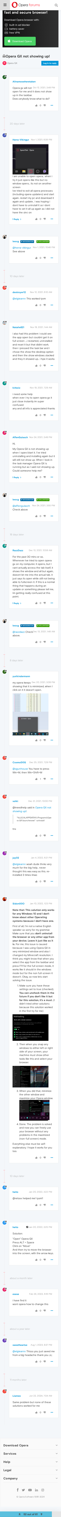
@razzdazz (19, 631)
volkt (15, 801)
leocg (16, 241)
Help (6, 1462)
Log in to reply (50, 63)
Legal (7, 1470)
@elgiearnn (19, 298)
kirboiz (16, 387)
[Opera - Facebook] (17, 1490)
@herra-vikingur (22, 247)
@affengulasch (21, 505)
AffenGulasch (20, 437)
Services (9, 1453)
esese (16, 1294)
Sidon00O (18, 903)
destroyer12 (19, 292)
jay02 (16, 857)
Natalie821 (18, 327)
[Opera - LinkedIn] (36, 1490)
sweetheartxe (20, 1345)
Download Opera (22, 41)
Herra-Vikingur (21, 139)
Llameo (17, 1395)
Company (10, 1478)
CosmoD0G (19, 762)
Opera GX (12, 63)
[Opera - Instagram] (43, 1490)
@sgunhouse (20, 768)
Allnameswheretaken (24, 81)
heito (15, 1192)
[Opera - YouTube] (30, 1490)
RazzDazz (18, 550)
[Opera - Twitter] (23, 1490)
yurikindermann (21, 676)
